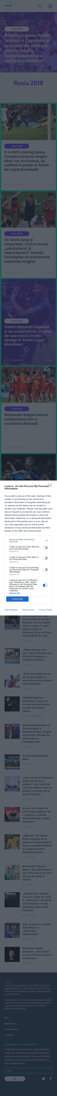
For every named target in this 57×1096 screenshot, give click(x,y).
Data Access (28, 610)
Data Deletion (11, 610)
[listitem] (28, 540)
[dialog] (28, 548)
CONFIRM (17, 599)
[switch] (45, 547)
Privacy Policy (45, 610)
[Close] (51, 486)
